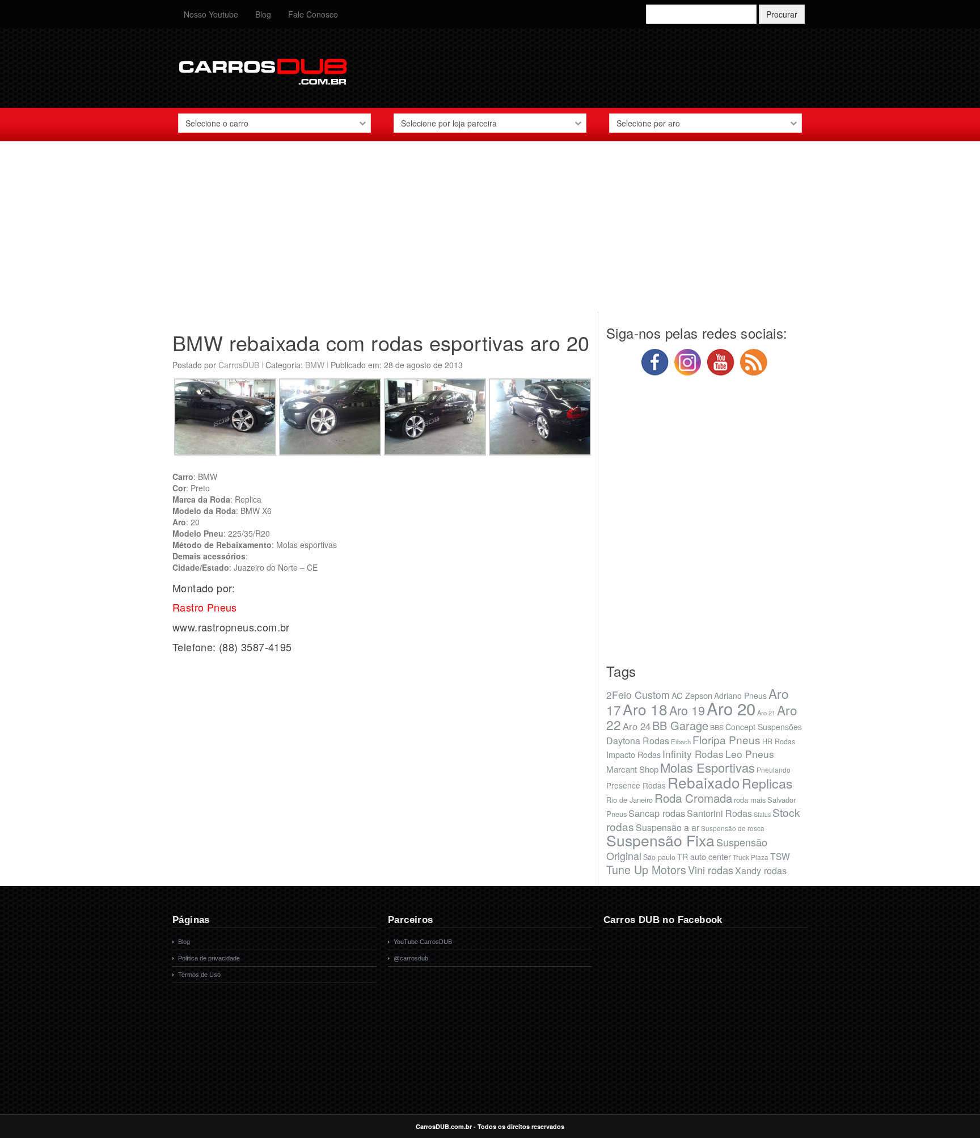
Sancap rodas (656, 813)
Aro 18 (645, 708)
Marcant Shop (632, 769)
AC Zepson (691, 695)
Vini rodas (710, 869)
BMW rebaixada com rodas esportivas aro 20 (380, 342)
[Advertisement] (490, 232)
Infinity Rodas (693, 754)
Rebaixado (704, 782)
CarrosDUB (238, 364)
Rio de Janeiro (629, 799)
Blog (263, 14)
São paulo (659, 857)
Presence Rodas (636, 785)
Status (762, 814)
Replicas (767, 783)
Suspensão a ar (667, 827)
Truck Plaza (750, 857)
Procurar (781, 14)
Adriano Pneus (740, 695)
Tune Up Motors (646, 869)
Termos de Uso (199, 974)
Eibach (681, 741)
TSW (780, 856)
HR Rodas (778, 741)
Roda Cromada (693, 797)
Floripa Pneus (726, 739)
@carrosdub (411, 958)
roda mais (750, 799)
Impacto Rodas (633, 754)
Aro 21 (766, 712)
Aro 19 (687, 710)
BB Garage (680, 725)
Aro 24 (636, 726)
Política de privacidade (209, 958)
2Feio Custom (638, 695)
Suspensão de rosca (732, 828)
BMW (314, 364)
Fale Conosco (313, 14)
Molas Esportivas (707, 767)
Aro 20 (731, 708)
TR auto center (704, 856)
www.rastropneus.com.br (231, 626)
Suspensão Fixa (660, 840)
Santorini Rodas (719, 813)
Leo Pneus (749, 754)
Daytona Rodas (637, 740)
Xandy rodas (761, 870)
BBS (717, 727)
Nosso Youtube (211, 14)
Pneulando (774, 769)
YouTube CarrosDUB (423, 941)
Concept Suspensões (763, 726)
